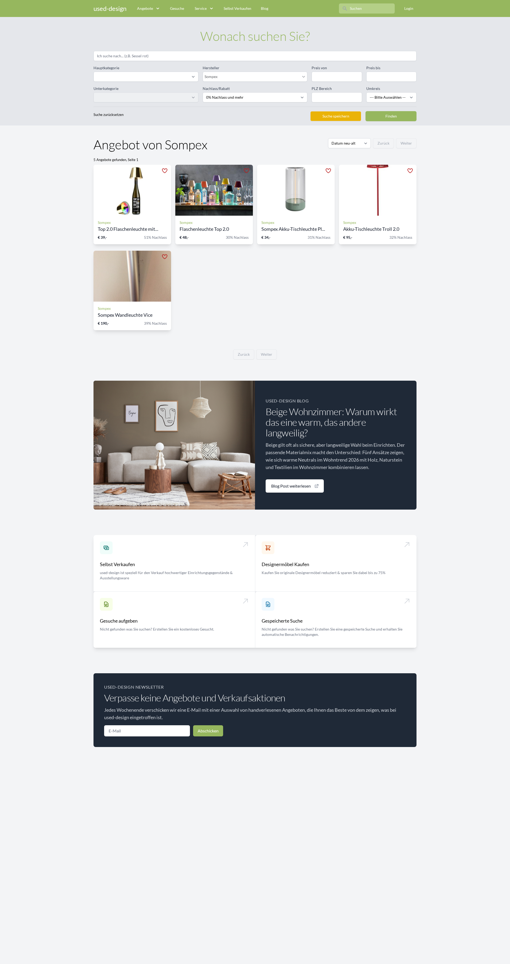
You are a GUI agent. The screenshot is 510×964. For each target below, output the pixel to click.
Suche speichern (335, 116)
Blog (264, 8)
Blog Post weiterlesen (291, 485)
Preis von (319, 68)
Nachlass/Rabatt (216, 88)
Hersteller (211, 68)
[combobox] (252, 76)
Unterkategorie (106, 88)
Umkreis (373, 88)
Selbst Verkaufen (237, 8)
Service (201, 8)
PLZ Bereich (322, 88)
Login (408, 8)
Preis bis (373, 68)
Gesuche (177, 8)
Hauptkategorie (106, 68)
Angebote (145, 8)
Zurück (383, 143)
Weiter (406, 143)
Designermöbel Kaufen (285, 564)
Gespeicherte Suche (282, 621)
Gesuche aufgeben (119, 621)
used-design (110, 8)
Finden (391, 116)
